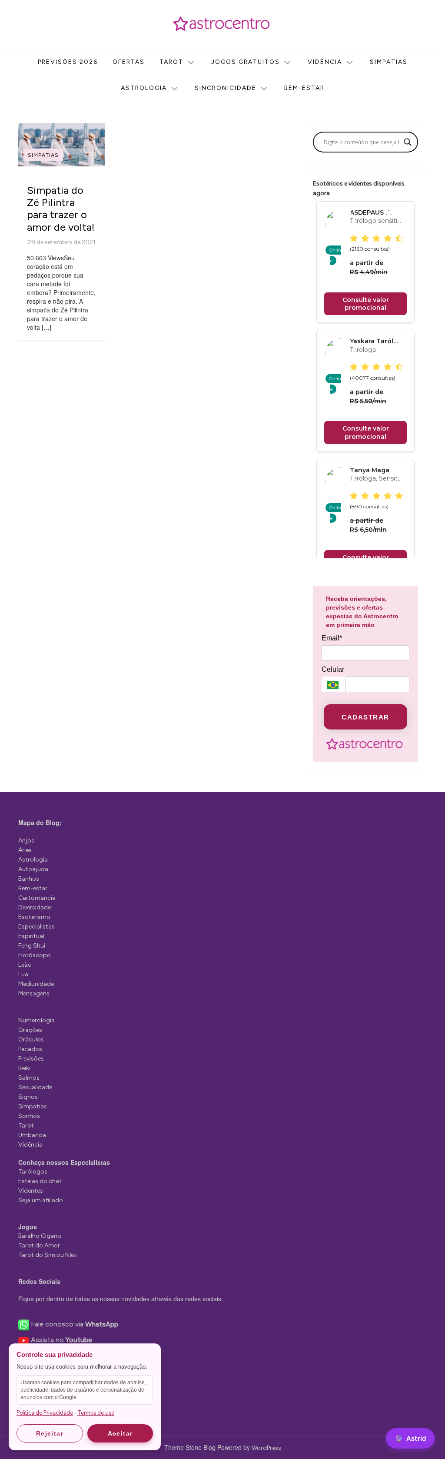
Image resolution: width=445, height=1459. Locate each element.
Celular (333, 669)
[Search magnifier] (408, 142)
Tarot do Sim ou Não (47, 1255)
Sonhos (29, 1116)
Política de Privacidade (45, 1412)
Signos (28, 1097)
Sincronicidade (225, 88)
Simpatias (389, 62)
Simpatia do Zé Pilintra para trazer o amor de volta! (61, 208)
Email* (332, 638)
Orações (30, 1030)
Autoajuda (33, 869)
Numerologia (36, 1020)
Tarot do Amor (39, 1245)
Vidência (325, 62)
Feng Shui (31, 945)
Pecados (30, 1049)
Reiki (24, 1068)
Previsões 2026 (68, 62)
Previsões (31, 1058)
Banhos (28, 878)
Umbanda (32, 1135)
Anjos (26, 840)
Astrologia (144, 88)
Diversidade (34, 907)
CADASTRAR (365, 717)
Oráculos (31, 1039)
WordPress (266, 1448)
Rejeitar (49, 1433)
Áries (25, 850)
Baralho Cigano (39, 1236)
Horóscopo (34, 955)
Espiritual (31, 936)
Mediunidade (36, 984)
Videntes (30, 1190)
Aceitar (120, 1433)
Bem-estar (304, 88)
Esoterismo (34, 917)
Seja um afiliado (40, 1200)
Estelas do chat (40, 1181)
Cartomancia (37, 898)
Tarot (171, 62)
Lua (23, 974)
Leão (25, 964)
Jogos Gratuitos (245, 62)
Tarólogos (32, 1171)
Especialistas (36, 926)
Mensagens (34, 993)
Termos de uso (95, 1412)
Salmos (29, 1077)
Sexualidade (35, 1087)
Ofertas (129, 62)
